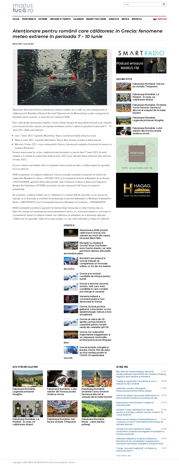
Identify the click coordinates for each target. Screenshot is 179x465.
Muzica (125, 19)
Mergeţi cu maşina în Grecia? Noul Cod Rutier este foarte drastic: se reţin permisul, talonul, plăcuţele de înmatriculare (87, 248)
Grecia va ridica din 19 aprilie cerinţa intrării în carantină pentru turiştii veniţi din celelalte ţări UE (94, 323)
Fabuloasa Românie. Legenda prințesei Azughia (148, 119)
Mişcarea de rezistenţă (38, 8)
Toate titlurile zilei (123, 455)
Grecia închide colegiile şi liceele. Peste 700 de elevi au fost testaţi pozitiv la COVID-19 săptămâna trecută (87, 352)
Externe (43, 19)
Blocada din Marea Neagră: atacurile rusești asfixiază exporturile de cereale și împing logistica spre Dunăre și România (141, 374)
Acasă (16, 19)
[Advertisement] (36, 242)
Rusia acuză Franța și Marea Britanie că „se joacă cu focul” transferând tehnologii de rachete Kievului (139, 422)
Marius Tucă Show (96, 19)
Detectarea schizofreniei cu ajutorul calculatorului (135, 403)
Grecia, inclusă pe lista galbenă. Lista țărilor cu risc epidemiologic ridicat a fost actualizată (95, 310)
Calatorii (32, 367)
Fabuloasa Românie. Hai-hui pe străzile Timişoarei (148, 85)
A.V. (32, 44)
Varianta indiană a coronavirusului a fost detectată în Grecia (92, 299)
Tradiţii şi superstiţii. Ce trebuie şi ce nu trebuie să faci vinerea (136, 382)
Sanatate (114, 19)
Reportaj (137, 19)
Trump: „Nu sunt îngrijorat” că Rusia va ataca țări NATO (136, 449)
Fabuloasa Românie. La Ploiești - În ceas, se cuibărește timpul (146, 97)
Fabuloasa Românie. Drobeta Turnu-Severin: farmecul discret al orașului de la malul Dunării (149, 109)
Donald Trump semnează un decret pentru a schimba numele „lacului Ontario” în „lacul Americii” (139, 412)
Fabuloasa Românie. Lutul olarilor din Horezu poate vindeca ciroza (147, 131)
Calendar (78, 19)
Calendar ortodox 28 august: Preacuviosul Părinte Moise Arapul (133, 389)
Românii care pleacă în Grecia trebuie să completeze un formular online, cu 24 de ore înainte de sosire (87, 263)
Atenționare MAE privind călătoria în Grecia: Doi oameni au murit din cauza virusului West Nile (95, 234)
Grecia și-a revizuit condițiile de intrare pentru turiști (95, 276)
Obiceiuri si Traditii (60, 19)
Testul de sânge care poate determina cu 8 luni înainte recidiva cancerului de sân (137, 396)
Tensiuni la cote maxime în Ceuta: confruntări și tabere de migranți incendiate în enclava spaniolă (140, 431)
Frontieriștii (29, 19)
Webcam (162, 19)
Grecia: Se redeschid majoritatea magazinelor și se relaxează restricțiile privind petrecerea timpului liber (87, 337)
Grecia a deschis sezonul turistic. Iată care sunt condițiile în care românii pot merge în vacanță (94, 287)
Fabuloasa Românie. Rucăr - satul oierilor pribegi (93, 422)
